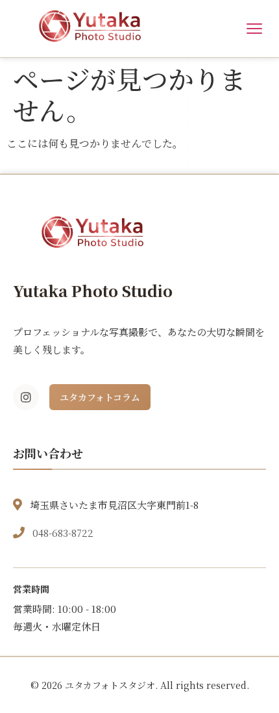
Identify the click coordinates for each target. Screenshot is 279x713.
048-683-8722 (62, 532)
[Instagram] (26, 397)
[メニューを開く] (254, 28)
